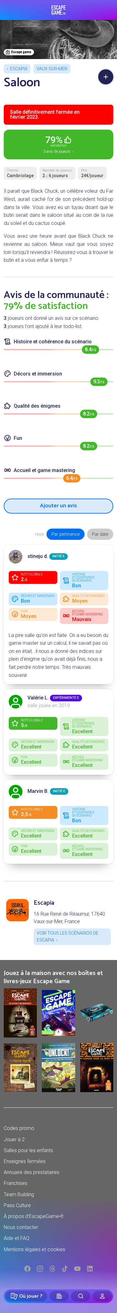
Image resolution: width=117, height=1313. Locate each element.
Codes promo (19, 1128)
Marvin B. (38, 791)
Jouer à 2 (14, 1139)
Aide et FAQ (16, 1238)
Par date (100, 534)
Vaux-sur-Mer (52, 68)
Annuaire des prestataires (31, 1172)
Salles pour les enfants (28, 1150)
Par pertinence (65, 534)
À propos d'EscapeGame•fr (34, 1216)
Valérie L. (38, 698)
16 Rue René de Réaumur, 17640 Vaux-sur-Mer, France (69, 917)
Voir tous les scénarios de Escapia (67, 936)
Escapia (18, 68)
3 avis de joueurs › (58, 144)
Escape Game (58, 10)
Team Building (19, 1194)
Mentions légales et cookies (34, 1249)
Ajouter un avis (58, 505)
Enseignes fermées (25, 1161)
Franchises (15, 1183)
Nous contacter (21, 1227)
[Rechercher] (80, 1296)
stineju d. (37, 556)
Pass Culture (17, 1205)
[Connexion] (102, 1296)
